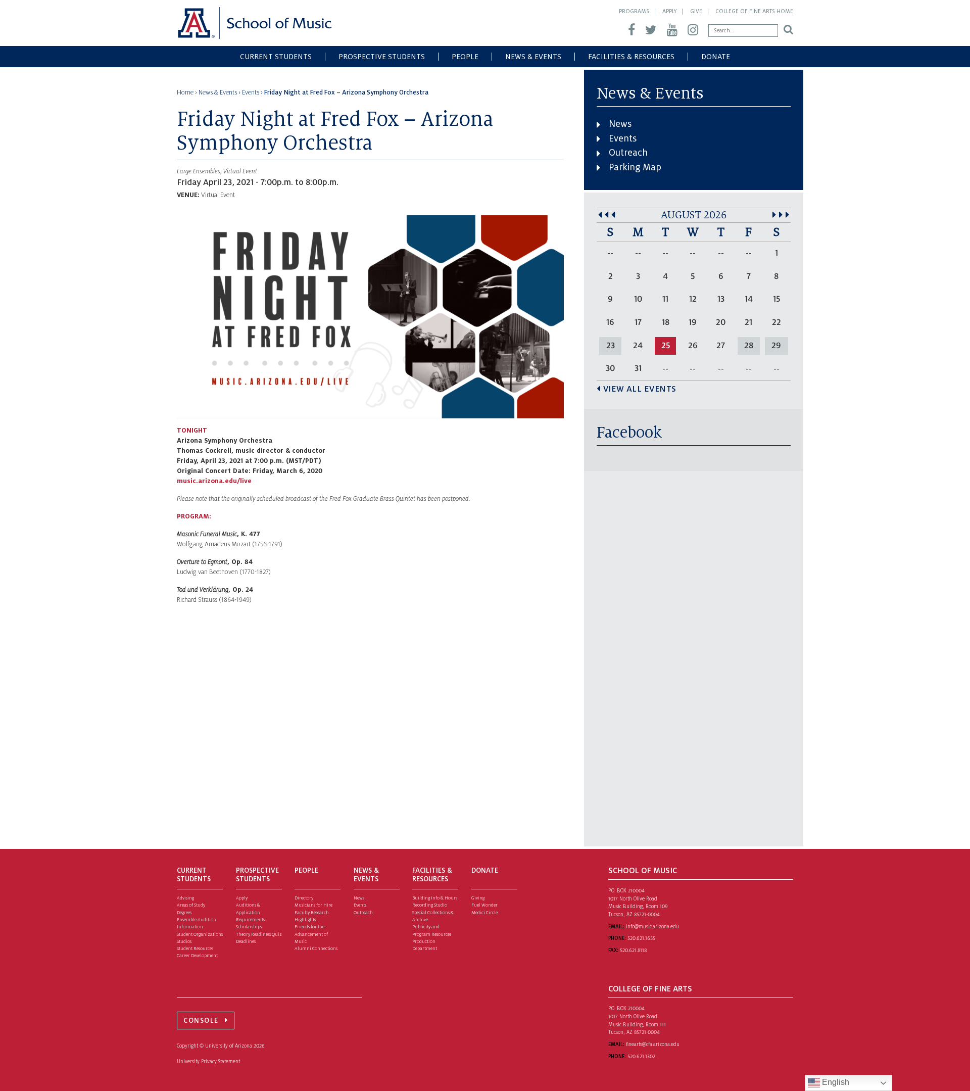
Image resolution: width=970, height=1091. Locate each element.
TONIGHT (192, 430)
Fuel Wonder (484, 905)
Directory (304, 897)
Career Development (197, 955)
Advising (185, 897)
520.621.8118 (633, 950)
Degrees (184, 912)
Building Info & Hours (434, 897)
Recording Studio (429, 905)
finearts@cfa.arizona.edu (653, 1044)
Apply (669, 11)
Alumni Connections (316, 948)
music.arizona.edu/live (214, 481)
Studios (184, 941)
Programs (634, 11)
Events (623, 138)
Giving (477, 897)
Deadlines (246, 941)
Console (201, 1020)
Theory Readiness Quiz (259, 934)
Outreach (628, 153)
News (620, 124)
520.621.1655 (641, 938)
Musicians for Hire (313, 905)
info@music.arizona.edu (652, 926)
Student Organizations (200, 934)
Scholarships (249, 926)
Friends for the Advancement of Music (311, 934)
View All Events (639, 389)
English (834, 1082)
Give (696, 11)
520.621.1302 (641, 1056)
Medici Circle (484, 912)
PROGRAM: (194, 516)
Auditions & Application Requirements (250, 912)
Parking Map (635, 167)
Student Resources (195, 948)
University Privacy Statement (208, 1061)
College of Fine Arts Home (754, 11)
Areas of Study (191, 905)
